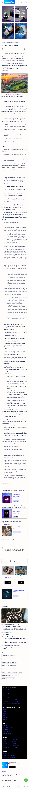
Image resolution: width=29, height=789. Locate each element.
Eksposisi (5, 711)
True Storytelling (6, 697)
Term (2, 780)
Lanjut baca (21, 582)
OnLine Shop (5, 729)
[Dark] (24, 2)
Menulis (4, 741)
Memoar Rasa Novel (7, 695)
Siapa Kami (5, 725)
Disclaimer (7, 780)
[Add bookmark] (24, 49)
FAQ (15, 780)
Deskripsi (5, 719)
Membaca (5, 739)
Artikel (4, 713)
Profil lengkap (12, 767)
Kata (4, 715)
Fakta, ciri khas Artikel (8, 727)
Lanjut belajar (16, 501)
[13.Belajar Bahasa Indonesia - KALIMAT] (15, 641)
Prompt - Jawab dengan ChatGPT (10, 699)
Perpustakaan (15, 747)
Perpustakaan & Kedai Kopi (9, 757)
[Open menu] (2, 2)
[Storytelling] (9, 632)
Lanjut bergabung (16, 531)
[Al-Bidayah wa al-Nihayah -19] (13, 624)
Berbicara (5, 745)
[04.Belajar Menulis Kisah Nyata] (8, 539)
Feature (4, 691)
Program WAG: (14, 638)
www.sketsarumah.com (8, 733)
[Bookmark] (27, 2)
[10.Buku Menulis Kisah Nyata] (7, 542)
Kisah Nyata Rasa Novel (8, 693)
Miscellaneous (6, 747)
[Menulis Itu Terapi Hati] (11, 637)
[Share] (27, 49)
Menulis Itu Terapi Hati (8, 689)
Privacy (11, 780)
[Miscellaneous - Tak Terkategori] (13, 645)
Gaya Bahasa (5, 717)
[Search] (22, 2)
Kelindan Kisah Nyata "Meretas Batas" (11, 701)
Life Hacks (14, 739)
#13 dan (15, 642)
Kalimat (4, 709)
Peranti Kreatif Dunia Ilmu (9, 755)
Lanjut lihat (15, 516)
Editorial (14, 743)
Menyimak (5, 743)
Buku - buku (15, 745)
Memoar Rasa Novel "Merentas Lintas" (11, 703)
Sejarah (14, 741)
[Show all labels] (6, 682)
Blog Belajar (6, 731)
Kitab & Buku (6, 753)
